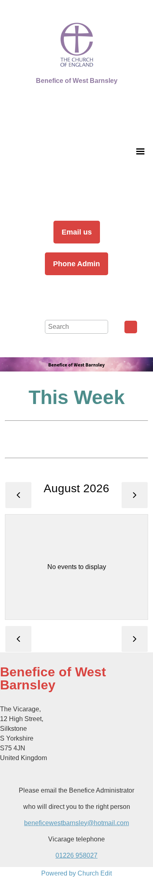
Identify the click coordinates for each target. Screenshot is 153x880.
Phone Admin (76, 264)
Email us (77, 232)
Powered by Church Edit (76, 873)
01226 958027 (76, 855)
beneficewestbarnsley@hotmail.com (76, 822)
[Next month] (134, 495)
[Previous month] (18, 495)
